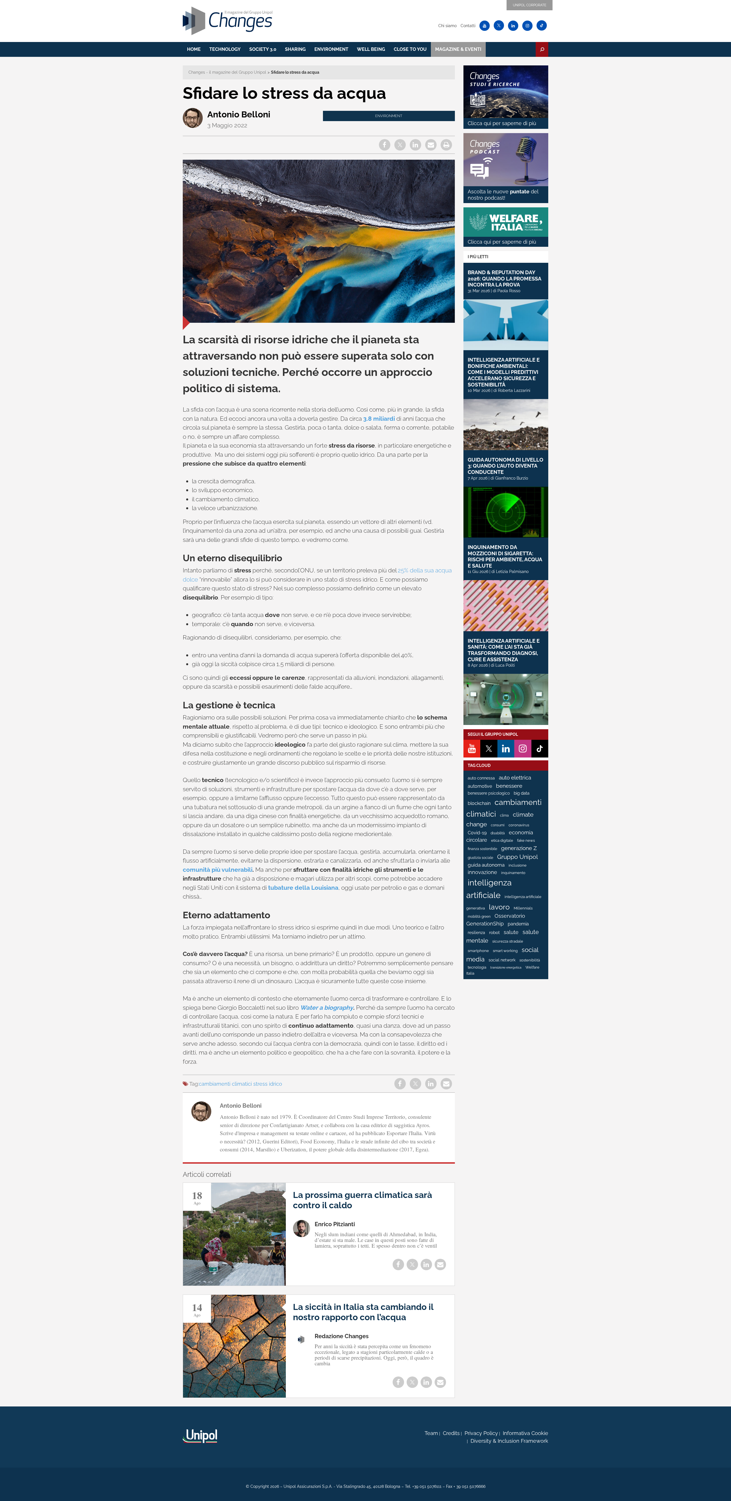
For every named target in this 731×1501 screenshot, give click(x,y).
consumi (498, 825)
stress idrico (267, 1084)
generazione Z (519, 848)
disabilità (498, 833)
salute (511, 932)
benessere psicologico (489, 793)
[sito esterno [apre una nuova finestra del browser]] (200, 1436)
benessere (509, 786)
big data (521, 793)
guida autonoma (486, 865)
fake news (526, 840)
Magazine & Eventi (458, 49)
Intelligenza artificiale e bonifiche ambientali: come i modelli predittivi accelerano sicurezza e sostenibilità (504, 372)
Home (194, 49)
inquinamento (513, 873)
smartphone (478, 951)
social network (502, 960)
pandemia (518, 924)
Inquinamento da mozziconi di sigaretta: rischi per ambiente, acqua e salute (505, 556)
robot (494, 932)
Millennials (523, 908)
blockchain (479, 803)
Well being (371, 49)
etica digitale (502, 840)
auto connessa (481, 778)
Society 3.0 (262, 49)
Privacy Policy (481, 1433)
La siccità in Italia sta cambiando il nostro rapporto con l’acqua (363, 1312)
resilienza (476, 932)
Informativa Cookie (525, 1433)
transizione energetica (505, 967)
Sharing (295, 49)
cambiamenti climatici (225, 1084)
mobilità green (479, 917)
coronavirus (519, 825)
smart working (505, 951)
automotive (480, 786)
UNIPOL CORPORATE (529, 5)
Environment (331, 49)
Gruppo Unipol (517, 856)
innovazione (482, 872)
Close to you (410, 49)
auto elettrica (515, 777)
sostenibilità (529, 960)
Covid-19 (477, 832)
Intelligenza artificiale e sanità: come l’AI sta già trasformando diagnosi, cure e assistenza (504, 650)
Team (431, 1433)
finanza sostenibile (482, 849)
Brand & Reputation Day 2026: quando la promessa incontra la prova (504, 278)
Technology (225, 49)
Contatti (468, 25)
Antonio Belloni (238, 114)
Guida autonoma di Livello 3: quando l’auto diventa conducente (505, 466)
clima (504, 815)
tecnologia (477, 967)
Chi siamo (447, 25)
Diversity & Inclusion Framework (509, 1441)
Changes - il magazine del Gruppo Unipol (227, 72)
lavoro (499, 907)
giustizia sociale (480, 858)
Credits (451, 1433)
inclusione (518, 865)
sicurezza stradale (507, 941)
